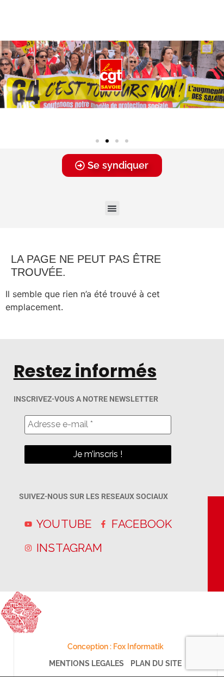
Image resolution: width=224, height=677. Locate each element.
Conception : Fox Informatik (115, 646)
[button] (97, 141)
